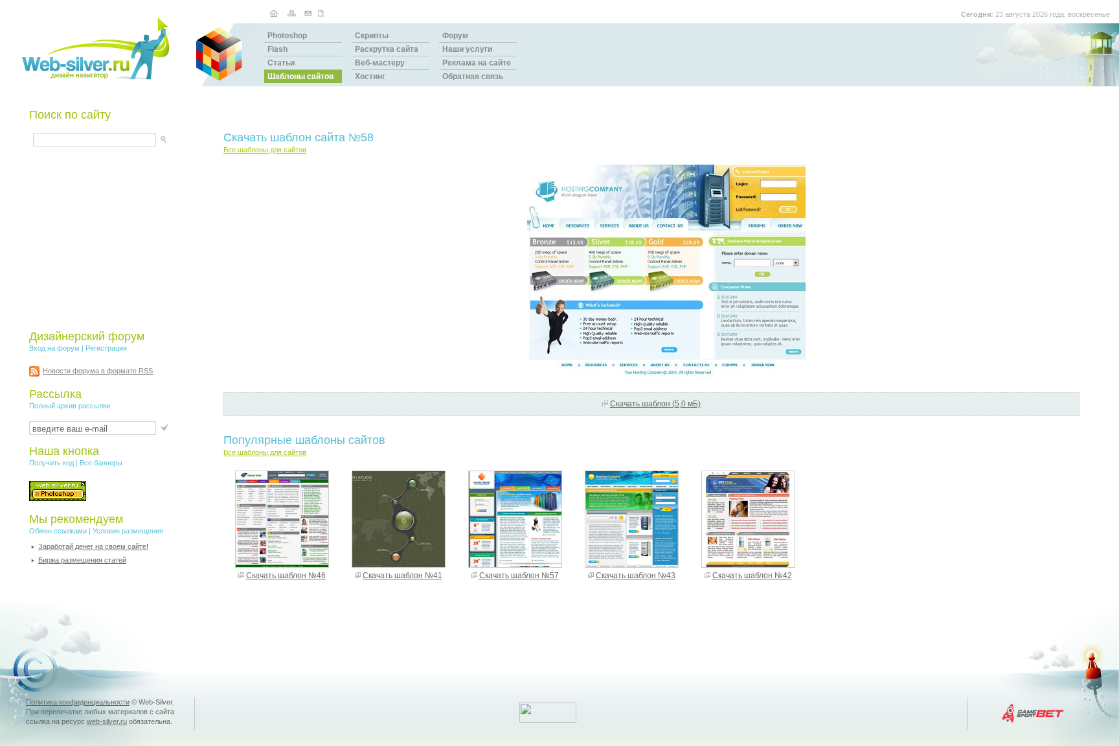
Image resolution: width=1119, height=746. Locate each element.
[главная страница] (273, 12)
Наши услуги (467, 49)
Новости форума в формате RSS (98, 371)
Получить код (51, 463)
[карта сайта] (291, 12)
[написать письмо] (308, 12)
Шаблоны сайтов (300, 76)
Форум (455, 35)
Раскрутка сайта (386, 49)
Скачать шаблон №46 (286, 575)
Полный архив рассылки (69, 406)
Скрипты (372, 35)
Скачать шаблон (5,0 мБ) (655, 403)
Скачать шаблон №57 (519, 575)
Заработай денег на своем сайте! (93, 546)
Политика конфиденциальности (78, 702)
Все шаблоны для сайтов (264, 150)
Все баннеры (101, 463)
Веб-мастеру (380, 62)
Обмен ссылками (58, 531)
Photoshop (287, 35)
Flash (277, 49)
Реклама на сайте (476, 62)
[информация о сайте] (322, 12)
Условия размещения (128, 531)
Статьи (281, 62)
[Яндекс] (44, 137)
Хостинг (370, 76)
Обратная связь (472, 76)
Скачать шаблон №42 (752, 575)
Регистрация (106, 348)
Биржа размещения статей (82, 560)
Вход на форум (54, 348)
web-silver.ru (107, 721)
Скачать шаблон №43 (635, 575)
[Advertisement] (110, 238)
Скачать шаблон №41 (402, 575)
